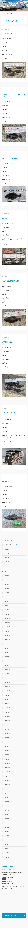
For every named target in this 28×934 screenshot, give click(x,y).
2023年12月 (8, 695)
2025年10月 (8, 614)
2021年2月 (7, 835)
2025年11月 (7, 609)
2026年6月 (7, 584)
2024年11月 (7, 652)
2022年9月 (7, 754)
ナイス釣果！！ (7, 34)
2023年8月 (7, 712)
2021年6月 (7, 818)
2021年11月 (7, 797)
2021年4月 (7, 827)
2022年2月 (7, 784)
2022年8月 (7, 759)
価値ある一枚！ (8, 557)
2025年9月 (7, 618)
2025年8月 (7, 622)
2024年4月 (7, 682)
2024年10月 (8, 656)
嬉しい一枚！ (6, 481)
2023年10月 (8, 703)
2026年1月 (7, 601)
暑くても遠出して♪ (9, 553)
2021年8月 (7, 810)
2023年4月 (7, 725)
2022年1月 (7, 789)
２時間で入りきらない (10, 544)
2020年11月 (7, 848)
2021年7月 (7, 814)
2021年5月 (7, 823)
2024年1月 (7, 691)
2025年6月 (7, 631)
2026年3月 (7, 592)
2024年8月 (7, 665)
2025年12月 (8, 605)
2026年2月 (7, 597)
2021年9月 (7, 806)
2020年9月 (7, 857)
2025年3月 (7, 639)
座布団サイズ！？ (8, 342)
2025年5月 (7, 635)
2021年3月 (7, 831)
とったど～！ (8, 549)
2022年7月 (7, 763)
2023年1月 (7, 737)
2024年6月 (7, 673)
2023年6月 (7, 716)
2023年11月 (7, 699)
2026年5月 (7, 588)
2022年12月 (8, 742)
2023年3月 (7, 729)
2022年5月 (7, 772)
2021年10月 (8, 801)
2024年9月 (7, 661)
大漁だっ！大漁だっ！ (9, 412)
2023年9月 (7, 708)
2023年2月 (7, 733)
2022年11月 (7, 746)
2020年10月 (8, 852)
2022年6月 (7, 767)
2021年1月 (7, 840)
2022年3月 (7, 780)
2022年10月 (8, 750)
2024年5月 (7, 678)
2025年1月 (7, 644)
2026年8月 (7, 575)
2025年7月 (7, 627)
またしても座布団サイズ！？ (11, 281)
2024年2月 (7, 686)
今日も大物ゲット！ (10, 562)
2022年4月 (7, 776)
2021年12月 (8, 793)
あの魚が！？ (6, 218)
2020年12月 (8, 844)
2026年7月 (7, 580)
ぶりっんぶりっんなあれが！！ (12, 158)
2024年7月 (7, 669)
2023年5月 (7, 720)
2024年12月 (8, 648)
